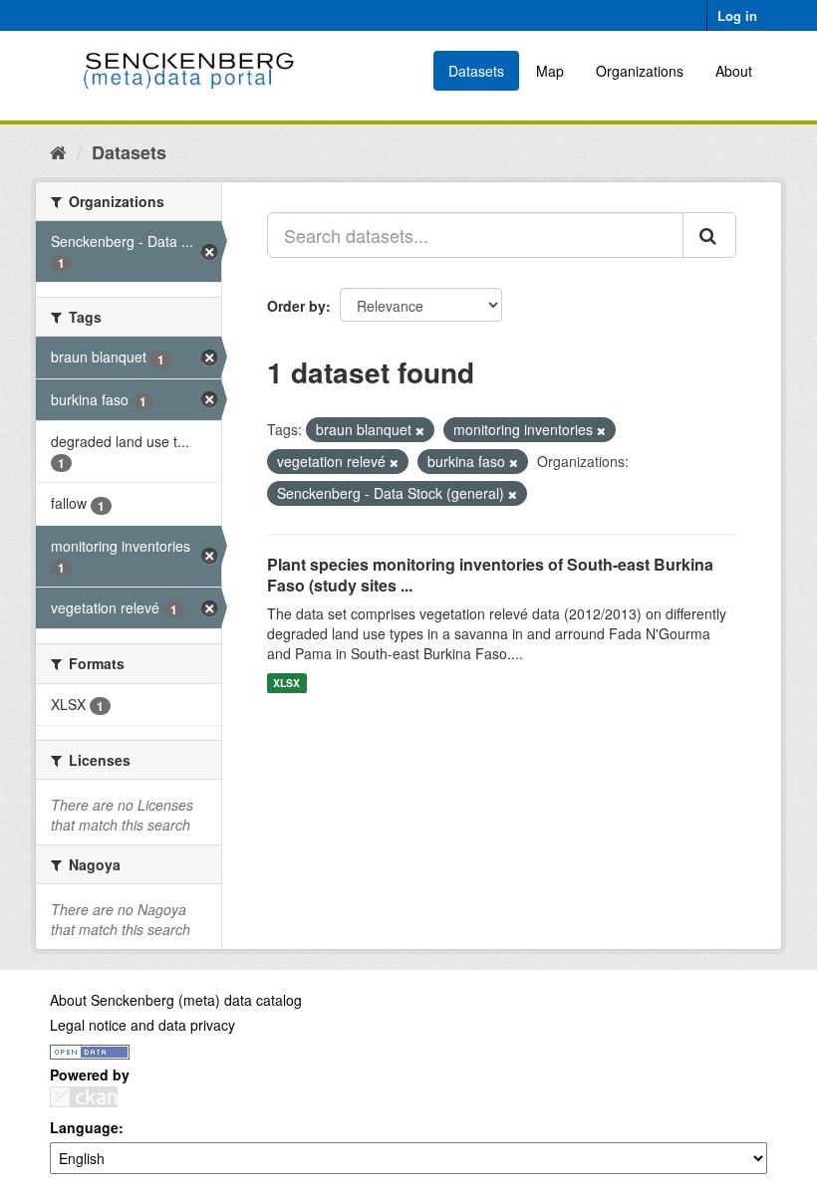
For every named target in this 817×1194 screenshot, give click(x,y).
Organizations (639, 71)
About (733, 71)
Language (84, 1127)
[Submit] (709, 235)
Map (550, 71)
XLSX (286, 682)
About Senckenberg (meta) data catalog (176, 1000)
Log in (737, 15)
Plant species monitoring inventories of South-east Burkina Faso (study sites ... (490, 575)
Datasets (476, 71)
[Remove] (419, 430)
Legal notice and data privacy (142, 1025)
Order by (296, 306)
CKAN (84, 1096)
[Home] (58, 151)
